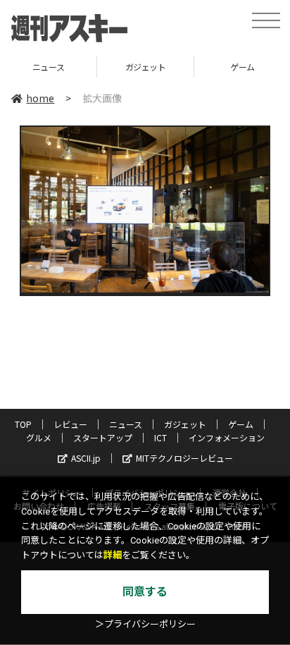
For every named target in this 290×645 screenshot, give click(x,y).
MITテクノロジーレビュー (184, 458)
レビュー (70, 424)
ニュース (125, 424)
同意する (145, 591)
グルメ (38, 437)
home (40, 98)
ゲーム (206, 67)
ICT (160, 437)
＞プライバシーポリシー (145, 624)
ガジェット (109, 67)
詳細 (112, 555)
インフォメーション (227, 437)
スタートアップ (102, 437)
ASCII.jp (86, 458)
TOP (23, 424)
